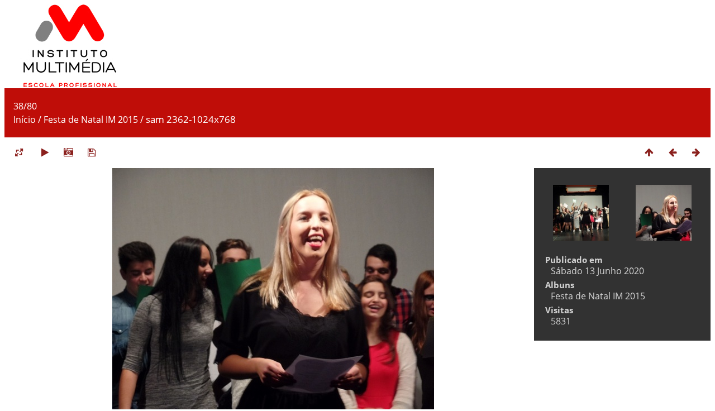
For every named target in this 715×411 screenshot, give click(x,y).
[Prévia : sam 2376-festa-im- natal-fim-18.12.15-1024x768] (672, 152)
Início (24, 119)
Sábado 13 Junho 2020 (597, 271)
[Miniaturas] (649, 152)
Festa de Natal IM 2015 (91, 119)
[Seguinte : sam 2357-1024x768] (696, 152)
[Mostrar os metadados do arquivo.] (68, 152)
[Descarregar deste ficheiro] (91, 152)
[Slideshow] (44, 152)
